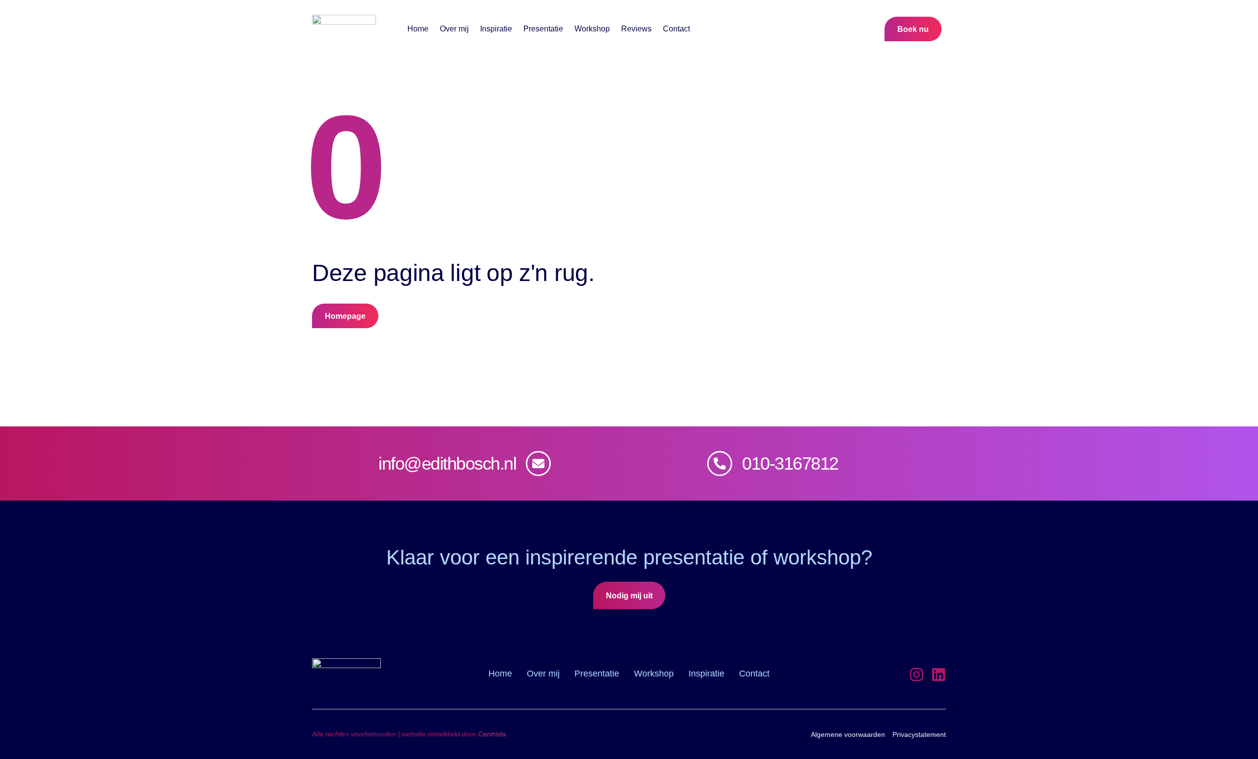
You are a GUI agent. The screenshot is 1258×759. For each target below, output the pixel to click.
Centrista (492, 734)
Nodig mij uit (629, 595)
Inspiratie (496, 29)
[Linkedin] (938, 674)
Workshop (592, 29)
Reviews (636, 29)
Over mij (454, 29)
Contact (676, 29)
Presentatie (543, 29)
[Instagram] (916, 674)
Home (418, 29)
